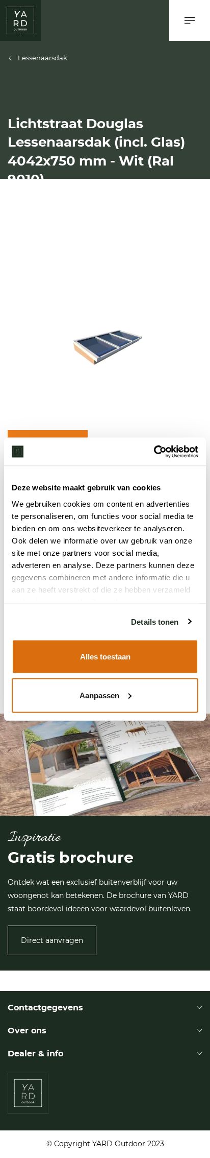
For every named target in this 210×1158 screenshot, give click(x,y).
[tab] (105, 1090)
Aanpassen (99, 695)
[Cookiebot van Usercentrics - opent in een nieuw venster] (153, 451)
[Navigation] (190, 20)
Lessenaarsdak (42, 58)
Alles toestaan (105, 656)
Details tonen (154, 621)
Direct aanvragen (52, 940)
